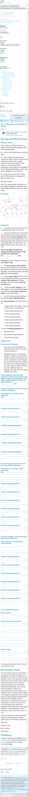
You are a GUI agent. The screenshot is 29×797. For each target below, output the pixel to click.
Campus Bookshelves (19, 120)
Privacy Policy (15, 788)
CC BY (4, 742)
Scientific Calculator (7, 82)
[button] (5, 93)
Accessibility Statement (11, 789)
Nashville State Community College (14, 135)
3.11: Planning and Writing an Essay (17, 748)
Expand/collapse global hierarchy (2, 121)
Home (7, 120)
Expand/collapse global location (27, 120)
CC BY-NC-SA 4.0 (12, 751)
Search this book (4, 27)
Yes (3, 772)
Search (3, 795)
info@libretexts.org (11, 791)
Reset (2, 42)
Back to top (3, 758)
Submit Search (4, 32)
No (8, 772)
